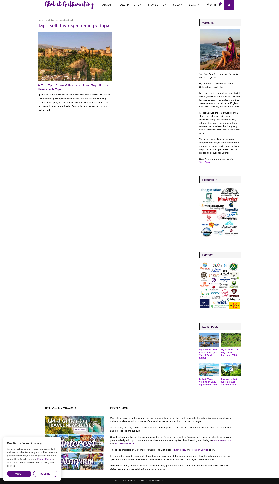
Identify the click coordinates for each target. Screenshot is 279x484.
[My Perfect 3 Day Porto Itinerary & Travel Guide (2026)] (209, 340)
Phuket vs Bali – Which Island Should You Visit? (231, 382)
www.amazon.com (221, 440)
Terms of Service (199, 450)
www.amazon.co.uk (124, 443)
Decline (45, 474)
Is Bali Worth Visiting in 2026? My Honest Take (208, 382)
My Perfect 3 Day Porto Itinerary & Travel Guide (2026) (208, 353)
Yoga (176, 4)
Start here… (205, 162)
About (106, 4)
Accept (19, 474)
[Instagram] (212, 5)
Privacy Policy (179, 450)
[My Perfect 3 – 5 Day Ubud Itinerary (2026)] (231, 340)
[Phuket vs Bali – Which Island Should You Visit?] (231, 369)
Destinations (129, 4)
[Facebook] (208, 5)
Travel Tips (156, 4)
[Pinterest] (216, 5)
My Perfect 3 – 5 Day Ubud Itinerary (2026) (229, 352)
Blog (192, 4)
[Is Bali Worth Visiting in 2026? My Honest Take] (209, 369)
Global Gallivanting (69, 5)
